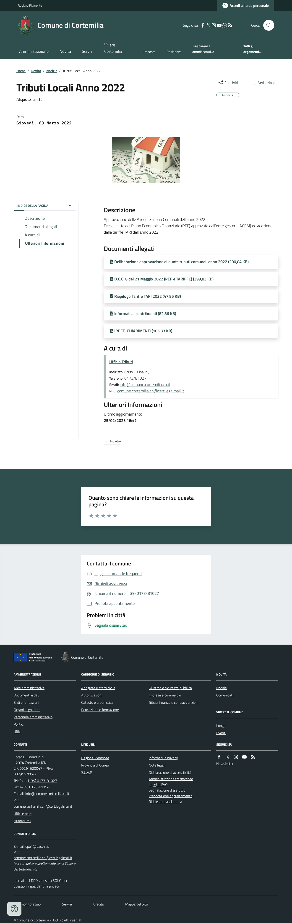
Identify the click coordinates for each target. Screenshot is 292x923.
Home (21, 70)
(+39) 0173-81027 (42, 780)
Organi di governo (27, 709)
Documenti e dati (26, 695)
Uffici (17, 731)
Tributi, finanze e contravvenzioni (173, 702)
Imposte (149, 51)
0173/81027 (135, 378)
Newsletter (224, 763)
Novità (65, 51)
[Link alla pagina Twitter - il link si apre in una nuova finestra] (208, 25)
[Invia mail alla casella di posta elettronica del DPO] (37, 846)
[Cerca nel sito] (267, 25)
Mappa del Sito (136, 904)
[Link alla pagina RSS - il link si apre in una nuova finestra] (230, 25)
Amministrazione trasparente (171, 779)
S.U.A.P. (86, 772)
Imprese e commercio (165, 695)
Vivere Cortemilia (113, 48)
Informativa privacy (163, 758)
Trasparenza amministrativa (203, 48)
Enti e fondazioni (26, 702)
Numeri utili (22, 821)
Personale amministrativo (33, 717)
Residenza (174, 51)
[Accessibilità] (14, 908)
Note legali (157, 765)
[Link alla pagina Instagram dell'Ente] (236, 757)
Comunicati (224, 695)
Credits (98, 904)
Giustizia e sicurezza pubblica (170, 688)
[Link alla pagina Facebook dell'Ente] (219, 757)
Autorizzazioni (91, 695)
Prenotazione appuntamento (170, 796)
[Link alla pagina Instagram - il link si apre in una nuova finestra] (213, 25)
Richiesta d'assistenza (165, 801)
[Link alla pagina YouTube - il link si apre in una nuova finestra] (219, 25)
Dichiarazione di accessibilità (170, 772)
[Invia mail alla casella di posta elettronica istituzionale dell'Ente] (47, 793)
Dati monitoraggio (27, 904)
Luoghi (221, 725)
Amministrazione (34, 51)
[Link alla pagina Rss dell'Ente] (253, 757)
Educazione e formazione (100, 709)
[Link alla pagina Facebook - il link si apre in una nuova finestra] (203, 25)
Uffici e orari (22, 813)
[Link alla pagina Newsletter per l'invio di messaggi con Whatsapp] (224, 25)
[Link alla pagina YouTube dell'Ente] (244, 757)
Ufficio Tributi (121, 362)
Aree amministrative (29, 688)
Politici (18, 724)
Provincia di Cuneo (95, 765)
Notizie (51, 70)
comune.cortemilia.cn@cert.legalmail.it (150, 391)
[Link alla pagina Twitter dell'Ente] (227, 757)
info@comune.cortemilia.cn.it (145, 384)
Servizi (87, 51)
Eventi (221, 733)
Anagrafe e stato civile (98, 688)
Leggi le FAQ (158, 784)
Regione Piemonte (30, 5)
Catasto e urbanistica (97, 702)
